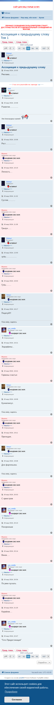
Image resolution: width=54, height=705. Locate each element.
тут (39, 84)
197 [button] (43, 48)
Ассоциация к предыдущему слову (23, 67)
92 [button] (24, 48)
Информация (9, 63)
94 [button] (33, 48)
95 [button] (37, 48)
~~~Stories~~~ (7, 60)
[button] (5, 48)
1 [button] (13, 48)
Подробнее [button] (11, 691)
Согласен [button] (17, 699)
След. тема (21, 42)
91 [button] (19, 48)
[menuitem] (6, 13)
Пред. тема (7, 42)
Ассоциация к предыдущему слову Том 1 (25, 36)
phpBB (21, 678)
